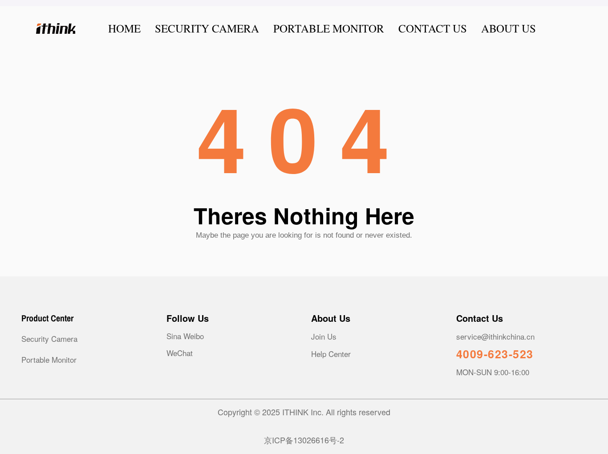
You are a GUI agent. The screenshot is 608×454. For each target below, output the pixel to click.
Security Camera (49, 338)
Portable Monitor (49, 359)
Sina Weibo (185, 335)
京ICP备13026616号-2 (304, 440)
